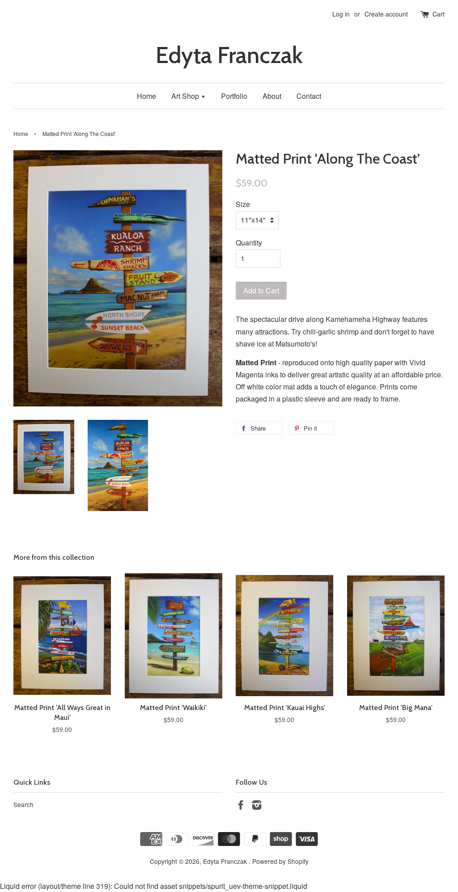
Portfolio (234, 96)
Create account (386, 13)
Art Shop (186, 96)
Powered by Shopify (280, 861)
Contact (309, 96)
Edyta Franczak (229, 55)
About (272, 96)
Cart (439, 13)
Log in (341, 13)
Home (146, 96)
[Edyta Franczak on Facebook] (241, 806)
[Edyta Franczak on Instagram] (257, 806)
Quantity (249, 242)
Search (23, 804)
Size (243, 204)
